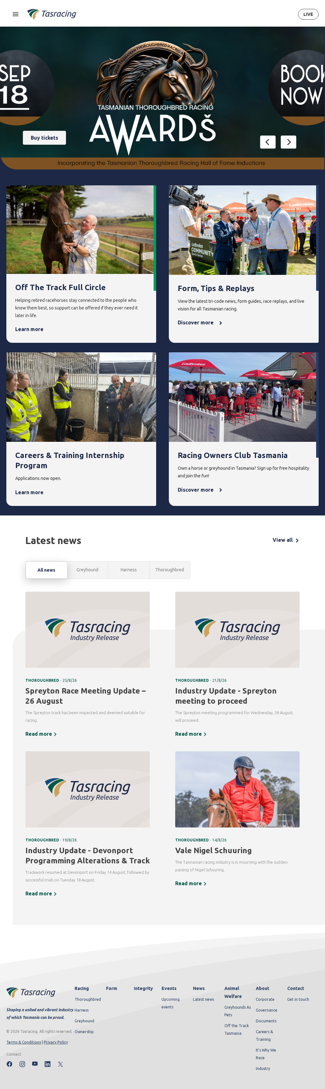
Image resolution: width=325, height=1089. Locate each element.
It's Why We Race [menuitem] (266, 1054)
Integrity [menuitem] (143, 988)
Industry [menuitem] (263, 1068)
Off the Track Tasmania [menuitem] (236, 1029)
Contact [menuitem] (295, 988)
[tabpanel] (162, 748)
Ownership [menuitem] (84, 1032)
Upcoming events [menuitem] (171, 1003)
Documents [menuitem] (266, 1021)
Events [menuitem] (169, 988)
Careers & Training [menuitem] (264, 1035)
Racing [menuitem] (82, 988)
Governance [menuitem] (266, 1010)
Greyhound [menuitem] (84, 1021)
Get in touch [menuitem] (298, 999)
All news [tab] (46, 570)
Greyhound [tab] (87, 569)
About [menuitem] (262, 988)
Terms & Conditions (23, 1042)
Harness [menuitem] (82, 1010)
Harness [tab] (129, 569)
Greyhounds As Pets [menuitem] (237, 1011)
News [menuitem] (199, 988)
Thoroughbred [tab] (169, 569)
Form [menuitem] (111, 988)
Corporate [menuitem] (265, 999)
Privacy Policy (56, 1042)
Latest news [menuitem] (203, 999)
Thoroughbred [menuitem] (88, 999)
